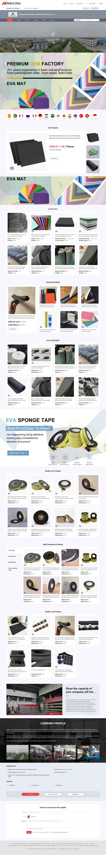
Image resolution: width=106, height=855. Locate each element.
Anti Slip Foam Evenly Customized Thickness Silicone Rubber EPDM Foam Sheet (88, 267)
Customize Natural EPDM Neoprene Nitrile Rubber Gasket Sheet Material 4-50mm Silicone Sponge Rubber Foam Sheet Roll (88, 399)
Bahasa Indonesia (93, 845)
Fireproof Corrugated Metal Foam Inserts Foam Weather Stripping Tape (88, 638)
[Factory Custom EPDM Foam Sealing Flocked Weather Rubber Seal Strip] (17, 255)
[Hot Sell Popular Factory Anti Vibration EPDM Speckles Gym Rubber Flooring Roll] (65, 255)
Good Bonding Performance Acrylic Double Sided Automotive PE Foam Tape (51, 597)
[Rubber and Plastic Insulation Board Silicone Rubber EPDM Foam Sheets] (65, 387)
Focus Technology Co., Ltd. (43, 848)
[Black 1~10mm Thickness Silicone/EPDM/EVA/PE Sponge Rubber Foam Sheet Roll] (41, 387)
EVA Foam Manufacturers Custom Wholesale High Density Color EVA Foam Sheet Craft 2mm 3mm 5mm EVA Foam (65, 137)
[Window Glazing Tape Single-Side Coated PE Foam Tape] (88, 485)
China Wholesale (46, 843)
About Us (27, 20)
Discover (44, 20)
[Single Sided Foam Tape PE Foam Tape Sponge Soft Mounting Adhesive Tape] (41, 517)
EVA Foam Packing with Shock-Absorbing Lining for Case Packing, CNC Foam (17, 670)
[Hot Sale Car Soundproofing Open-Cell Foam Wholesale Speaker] (41, 354)
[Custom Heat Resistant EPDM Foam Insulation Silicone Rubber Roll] (41, 255)
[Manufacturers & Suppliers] (11, 3)
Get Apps (93, 3)
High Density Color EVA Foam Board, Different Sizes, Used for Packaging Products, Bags (46, 306)
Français (30, 845)
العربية (59, 845)
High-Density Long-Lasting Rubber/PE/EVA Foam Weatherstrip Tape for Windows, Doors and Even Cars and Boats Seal (65, 497)
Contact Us (52, 20)
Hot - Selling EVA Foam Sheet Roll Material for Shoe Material (68, 330)
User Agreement (61, 848)
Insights (92, 843)
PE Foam (65, 769)
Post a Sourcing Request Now (60, 832)
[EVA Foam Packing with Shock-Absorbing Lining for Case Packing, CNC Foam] (17, 658)
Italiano (42, 845)
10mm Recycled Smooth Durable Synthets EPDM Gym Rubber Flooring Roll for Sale (16, 399)
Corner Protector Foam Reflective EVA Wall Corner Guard (47, 330)
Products (19, 20)
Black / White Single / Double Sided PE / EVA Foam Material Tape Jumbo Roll (88, 530)
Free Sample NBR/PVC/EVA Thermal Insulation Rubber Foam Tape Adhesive (32, 597)
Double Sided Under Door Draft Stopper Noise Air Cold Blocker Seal (68, 305)
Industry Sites (63, 843)
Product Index (80, 843)
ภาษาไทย (76, 845)
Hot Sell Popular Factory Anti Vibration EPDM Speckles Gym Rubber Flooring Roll (65, 267)
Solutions (35, 20)
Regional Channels (71, 843)
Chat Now (95, 8)
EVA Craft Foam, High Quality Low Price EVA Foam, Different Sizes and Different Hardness (88, 235)
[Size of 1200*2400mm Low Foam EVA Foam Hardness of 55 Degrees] (17, 223)
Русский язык (37, 845)
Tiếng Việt (86, 845)
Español (19, 845)
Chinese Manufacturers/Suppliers (35, 843)
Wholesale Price (55, 843)
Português (25, 845)
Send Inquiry (85, 8)
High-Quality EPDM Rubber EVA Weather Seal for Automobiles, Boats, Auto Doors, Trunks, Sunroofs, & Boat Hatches (17, 497)
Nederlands (53, 845)
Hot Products (15, 843)
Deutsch (48, 845)
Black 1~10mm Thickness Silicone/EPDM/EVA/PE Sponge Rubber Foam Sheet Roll (40, 399)
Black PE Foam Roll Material (38, 670)
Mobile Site (86, 843)
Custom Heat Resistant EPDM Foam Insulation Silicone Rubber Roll (40, 267)
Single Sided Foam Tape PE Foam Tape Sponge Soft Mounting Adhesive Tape (40, 530)
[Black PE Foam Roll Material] (41, 658)
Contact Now (54, 158)
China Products (22, 843)
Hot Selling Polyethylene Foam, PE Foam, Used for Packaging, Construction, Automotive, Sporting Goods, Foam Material (64, 235)
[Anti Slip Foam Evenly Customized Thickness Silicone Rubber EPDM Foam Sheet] (88, 255)
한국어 (63, 845)
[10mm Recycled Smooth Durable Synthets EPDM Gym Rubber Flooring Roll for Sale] (17, 387)
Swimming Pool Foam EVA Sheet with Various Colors (89, 330)
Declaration (69, 848)
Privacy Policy (76, 848)
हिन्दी (71, 845)
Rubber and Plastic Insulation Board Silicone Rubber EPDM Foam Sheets (63, 399)
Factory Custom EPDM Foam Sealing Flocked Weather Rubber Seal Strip (16, 267)
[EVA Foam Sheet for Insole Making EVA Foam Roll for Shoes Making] (41, 223)
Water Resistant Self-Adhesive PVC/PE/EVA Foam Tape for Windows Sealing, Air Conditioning (40, 497)
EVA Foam (70, 769)
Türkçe (81, 845)
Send (29, 832)
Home (9, 20)
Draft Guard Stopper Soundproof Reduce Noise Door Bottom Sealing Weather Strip (65, 638)
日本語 (67, 845)
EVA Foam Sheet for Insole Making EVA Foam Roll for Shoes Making (40, 235)
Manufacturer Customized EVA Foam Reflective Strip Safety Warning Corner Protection (40, 638)
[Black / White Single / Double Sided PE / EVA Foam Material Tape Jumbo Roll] (88, 517)
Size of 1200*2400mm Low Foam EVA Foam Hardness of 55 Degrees (17, 235)
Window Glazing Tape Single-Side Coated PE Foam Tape (88, 497)
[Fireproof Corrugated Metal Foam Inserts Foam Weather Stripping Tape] (88, 625)
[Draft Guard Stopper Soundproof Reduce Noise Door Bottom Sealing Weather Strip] (65, 625)
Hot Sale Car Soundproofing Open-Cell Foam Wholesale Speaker (40, 367)
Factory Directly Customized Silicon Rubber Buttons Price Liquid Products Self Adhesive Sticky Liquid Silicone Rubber (64, 670)
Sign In (65, 3)
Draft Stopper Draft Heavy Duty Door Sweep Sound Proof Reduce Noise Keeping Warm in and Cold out (21, 317)
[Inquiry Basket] (86, 3)
